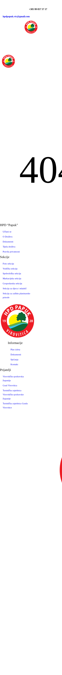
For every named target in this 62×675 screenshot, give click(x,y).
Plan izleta (15, 349)
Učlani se (7, 231)
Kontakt (14, 364)
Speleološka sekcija (12, 273)
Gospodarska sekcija (12, 283)
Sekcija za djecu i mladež (14, 288)
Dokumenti (8, 241)
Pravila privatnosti (11, 251)
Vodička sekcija (10, 268)
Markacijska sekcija (12, 278)
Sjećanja (14, 359)
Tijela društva (9, 246)
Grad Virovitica (10, 385)
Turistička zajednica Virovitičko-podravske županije (13, 394)
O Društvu (7, 236)
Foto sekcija (8, 263)
